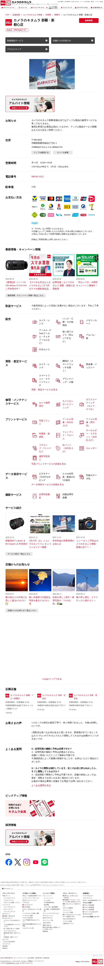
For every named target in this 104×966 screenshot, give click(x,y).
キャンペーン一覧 (48, 920)
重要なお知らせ (47, 925)
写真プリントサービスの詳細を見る (48, 464)
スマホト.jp (25, 902)
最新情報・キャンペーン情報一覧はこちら (26, 295)
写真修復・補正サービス (11, 937)
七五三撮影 (27, 907)
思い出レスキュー (7, 918)
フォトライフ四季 (68, 912)
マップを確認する (41, 152)
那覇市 (57, 15)
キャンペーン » (47, 918)
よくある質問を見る (41, 785)
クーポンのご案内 (27, 915)
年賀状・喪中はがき (9, 916)
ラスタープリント (9, 900)
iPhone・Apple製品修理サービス (31, 895)
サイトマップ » (87, 914)
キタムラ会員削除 (89, 909)
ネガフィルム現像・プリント (12, 902)
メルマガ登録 (99, 1)
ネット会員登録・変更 (87, 1)
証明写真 (5, 946)
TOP (7, 15)
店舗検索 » (86, 893)
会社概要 (60, 1)
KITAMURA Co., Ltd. (12, 963)
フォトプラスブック (9, 907)
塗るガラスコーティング (29, 900)
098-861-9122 (37, 176)
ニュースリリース (20, 958)
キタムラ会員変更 (89, 907)
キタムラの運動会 (68, 908)
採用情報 (67, 1)
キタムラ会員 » (87, 902)
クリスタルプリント (9, 898)
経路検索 (89, 20)
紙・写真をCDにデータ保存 (12, 928)
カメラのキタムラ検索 (32, 15)
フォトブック (6, 905)
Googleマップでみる (52, 679)
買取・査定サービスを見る (44, 389)
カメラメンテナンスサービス (30, 898)
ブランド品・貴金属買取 (51, 907)
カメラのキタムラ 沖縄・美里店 (85, 696)
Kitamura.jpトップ (8, 888)
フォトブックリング (9, 911)
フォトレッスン (67, 910)
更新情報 (45, 931)
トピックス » (47, 922)
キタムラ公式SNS (27, 917)
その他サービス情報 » (29, 893)
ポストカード (6, 913)
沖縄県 (48, 15)
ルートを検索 (63, 152)
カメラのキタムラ (88, 895)
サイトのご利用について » (91, 916)
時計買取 (46, 905)
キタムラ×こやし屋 (27, 928)
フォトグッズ (6, 944)
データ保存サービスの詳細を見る (47, 484)
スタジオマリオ (28, 905)
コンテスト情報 (67, 921)
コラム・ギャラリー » (70, 893)
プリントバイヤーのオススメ (51, 913)
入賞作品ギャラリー (68, 923)
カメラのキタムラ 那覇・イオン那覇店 (22, 696)
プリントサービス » (8, 893)
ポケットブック (8, 909)
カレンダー (5, 939)
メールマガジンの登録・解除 (30, 913)
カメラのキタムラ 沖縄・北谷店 (53, 696)
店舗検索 (16, 15)
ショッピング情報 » (49, 893)
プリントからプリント (10, 931)
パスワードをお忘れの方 (91, 912)
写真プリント (6, 895)
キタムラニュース (48, 915)
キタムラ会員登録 (89, 905)
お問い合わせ (75, 1)
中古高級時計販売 (49, 902)
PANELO (5, 948)
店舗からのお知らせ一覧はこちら (22, 610)
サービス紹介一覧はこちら (19, 554)
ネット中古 (47, 900)
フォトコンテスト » (69, 919)
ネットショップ (47, 895)
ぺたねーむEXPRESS (8, 941)
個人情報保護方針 (7, 958)
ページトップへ (98, 955)
